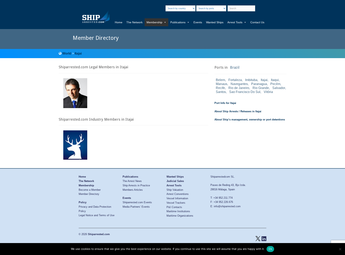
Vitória (268, 92)
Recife (220, 88)
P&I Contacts (174, 207)
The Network (134, 22)
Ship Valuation (175, 189)
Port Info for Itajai (225, 103)
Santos (221, 92)
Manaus (221, 84)
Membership (154, 22)
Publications (177, 22)
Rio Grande (261, 88)
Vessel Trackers (176, 202)
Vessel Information (177, 198)
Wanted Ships (214, 22)
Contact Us (257, 22)
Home (118, 22)
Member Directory (89, 193)
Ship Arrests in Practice (136, 185)
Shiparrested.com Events (137, 202)
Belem (220, 80)
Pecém (275, 84)
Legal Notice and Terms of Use (96, 215)
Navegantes (239, 84)
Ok (270, 248)
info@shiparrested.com (227, 206)
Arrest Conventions (178, 193)
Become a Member (90, 189)
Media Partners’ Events (136, 206)
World (66, 53)
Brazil (234, 67)
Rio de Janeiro (238, 88)
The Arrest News (132, 181)
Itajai (78, 53)
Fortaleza (235, 80)
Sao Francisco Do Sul (244, 92)
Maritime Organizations (180, 215)
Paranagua (259, 84)
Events (197, 22)
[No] (340, 249)
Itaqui (275, 80)
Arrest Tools (234, 22)
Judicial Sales (175, 181)
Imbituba (251, 80)
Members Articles (133, 189)
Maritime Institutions (178, 211)
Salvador (278, 88)
